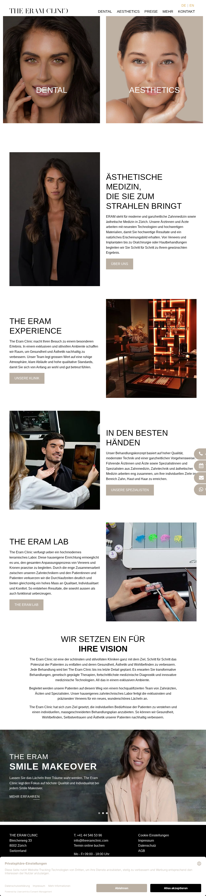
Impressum (146, 840)
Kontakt (186, 11)
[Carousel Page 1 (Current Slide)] (99, 813)
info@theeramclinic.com (91, 840)
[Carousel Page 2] (103, 813)
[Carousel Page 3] (107, 813)
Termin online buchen (89, 845)
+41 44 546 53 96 (89, 835)
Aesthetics (128, 11)
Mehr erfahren (24, 796)
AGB (141, 851)
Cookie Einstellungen (153, 835)
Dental (105, 11)
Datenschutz (147, 845)
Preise (151, 11)
